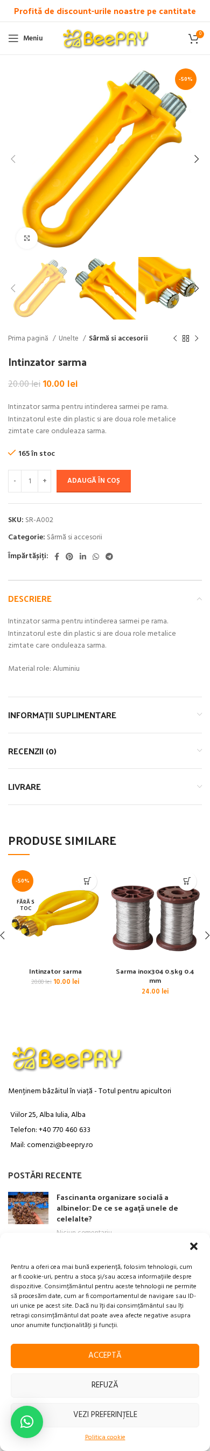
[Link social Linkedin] (82, 557)
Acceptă (105, 1355)
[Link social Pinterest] (69, 557)
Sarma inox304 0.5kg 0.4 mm (155, 975)
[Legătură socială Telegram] (109, 557)
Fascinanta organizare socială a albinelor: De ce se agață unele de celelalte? (117, 1207)
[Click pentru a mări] (27, 238)
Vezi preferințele (105, 1414)
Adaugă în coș (93, 481)
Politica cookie (105, 1438)
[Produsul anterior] (175, 339)
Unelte (69, 338)
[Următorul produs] (196, 339)
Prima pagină (29, 338)
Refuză (105, 1385)
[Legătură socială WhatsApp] (95, 557)
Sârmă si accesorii (118, 338)
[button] (193, 1246)
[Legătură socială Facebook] (56, 557)
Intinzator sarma (55, 970)
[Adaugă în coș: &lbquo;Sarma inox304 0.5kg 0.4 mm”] (187, 881)
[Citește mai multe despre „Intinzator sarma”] (87, 881)
